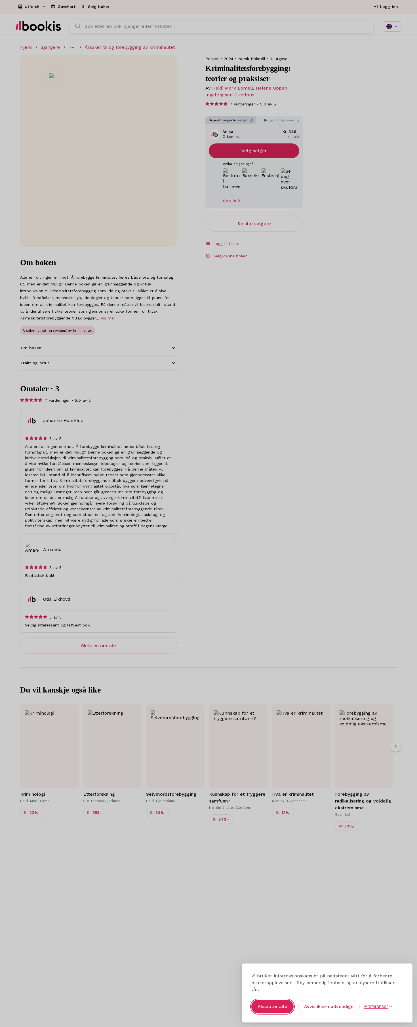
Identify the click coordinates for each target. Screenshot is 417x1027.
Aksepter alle (272, 1006)
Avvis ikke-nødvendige (329, 1006)
